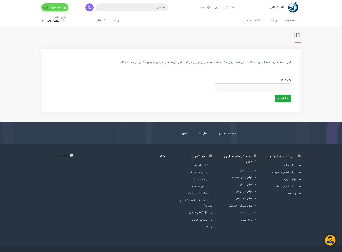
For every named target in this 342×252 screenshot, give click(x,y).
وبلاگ (273, 20)
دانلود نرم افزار (252, 20)
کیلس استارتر (201, 165)
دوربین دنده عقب (198, 172)
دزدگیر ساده (290, 165)
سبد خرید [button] (53, 7)
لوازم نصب (291, 193)
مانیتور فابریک (245, 170)
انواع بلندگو (246, 184)
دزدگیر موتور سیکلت (285, 186)
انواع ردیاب (290, 179)
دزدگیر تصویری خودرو (284, 172)
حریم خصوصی (227, 133)
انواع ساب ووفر (244, 198)
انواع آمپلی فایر (244, 191)
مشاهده (283, 98)
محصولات (291, 20)
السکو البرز (277, 7)
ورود (116, 20)
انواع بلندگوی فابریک (241, 206)
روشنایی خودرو (200, 220)
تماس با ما (182, 133)
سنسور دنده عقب (199, 186)
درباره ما (203, 133)
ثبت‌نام (100, 20)
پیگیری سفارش (222, 8)
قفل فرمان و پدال (199, 212)
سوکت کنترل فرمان (198, 193)
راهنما (203, 8)
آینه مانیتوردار (201, 179)
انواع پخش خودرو (242, 177)
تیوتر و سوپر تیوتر (243, 212)
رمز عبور (286, 79)
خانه (206, 227)
